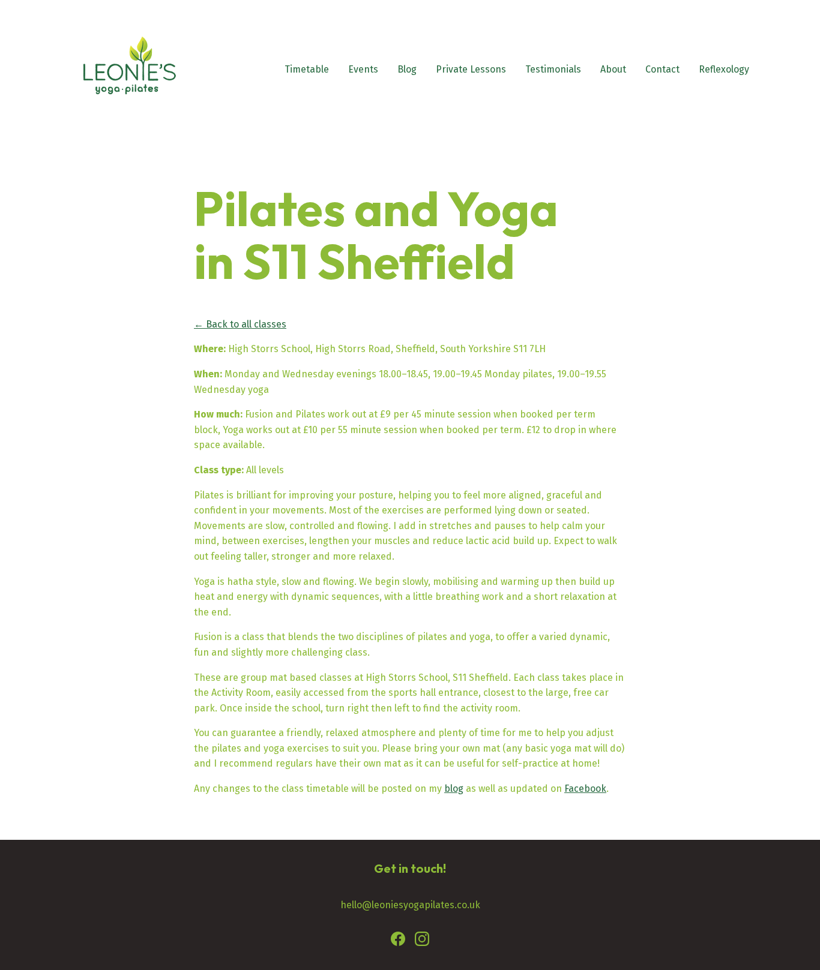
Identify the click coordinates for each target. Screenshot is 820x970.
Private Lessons (471, 69)
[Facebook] (398, 941)
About (613, 69)
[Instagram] (422, 941)
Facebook (585, 788)
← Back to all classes (240, 324)
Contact (662, 69)
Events (363, 69)
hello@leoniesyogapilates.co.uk (410, 905)
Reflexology (724, 69)
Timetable (307, 69)
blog (453, 788)
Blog (407, 69)
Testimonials (553, 69)
